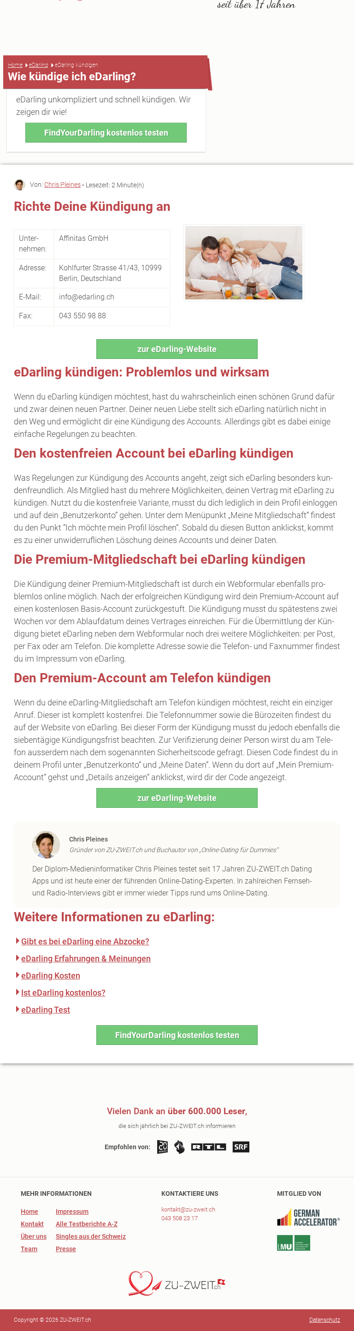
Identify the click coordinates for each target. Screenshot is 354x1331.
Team (29, 1249)
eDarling (38, 65)
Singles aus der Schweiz (91, 1236)
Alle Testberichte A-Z (87, 1224)
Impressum (72, 1211)
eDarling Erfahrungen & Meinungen (86, 958)
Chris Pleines (62, 184)
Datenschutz (324, 1320)
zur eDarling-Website (177, 349)
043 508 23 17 (179, 1218)
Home (15, 65)
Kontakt (32, 1224)
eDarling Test (45, 1010)
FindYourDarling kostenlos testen (106, 132)
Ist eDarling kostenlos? (63, 992)
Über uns (34, 1236)
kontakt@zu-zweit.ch (188, 1209)
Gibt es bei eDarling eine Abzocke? (85, 941)
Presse (66, 1249)
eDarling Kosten (50, 975)
